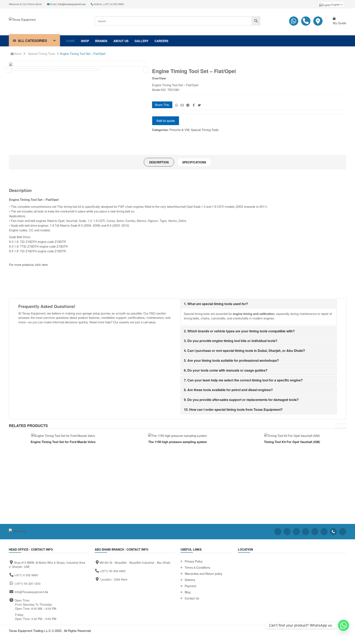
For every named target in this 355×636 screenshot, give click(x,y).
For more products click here (28, 264)
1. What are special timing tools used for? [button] (216, 303)
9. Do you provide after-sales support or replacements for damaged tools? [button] (241, 399)
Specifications (194, 162)
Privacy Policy (194, 561)
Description (159, 162)
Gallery (141, 41)
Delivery (190, 580)
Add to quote (165, 120)
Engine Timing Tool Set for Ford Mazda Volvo (63, 442)
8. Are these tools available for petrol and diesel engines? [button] (228, 389)
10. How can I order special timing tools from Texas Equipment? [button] (233, 409)
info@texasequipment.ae (72, 4)
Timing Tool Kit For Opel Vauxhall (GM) (292, 442)
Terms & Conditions (197, 567)
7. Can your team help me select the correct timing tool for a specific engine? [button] (243, 380)
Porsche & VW (179, 129)
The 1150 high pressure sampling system (177, 442)
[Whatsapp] (343, 625)
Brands (101, 41)
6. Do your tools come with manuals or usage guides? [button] (225, 370)
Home (70, 41)
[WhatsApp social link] (177, 105)
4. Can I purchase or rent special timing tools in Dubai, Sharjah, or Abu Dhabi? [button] (244, 350)
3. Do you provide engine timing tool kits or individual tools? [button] (230, 340)
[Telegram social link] (188, 105)
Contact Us (192, 598)
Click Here (120, 579)
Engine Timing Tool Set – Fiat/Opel (82, 53)
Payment (190, 586)
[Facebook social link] (194, 105)
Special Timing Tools (41, 53)
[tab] (159, 162)
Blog (187, 592)
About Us (120, 41)
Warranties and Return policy (203, 574)
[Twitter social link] (199, 105)
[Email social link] (182, 105)
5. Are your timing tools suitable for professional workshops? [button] (231, 360)
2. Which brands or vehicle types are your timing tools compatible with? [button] (239, 331)
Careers (161, 41)
